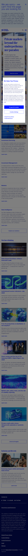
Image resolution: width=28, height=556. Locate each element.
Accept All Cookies (14, 107)
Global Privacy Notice (9, 116)
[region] (14, 100)
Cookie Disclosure (8, 118)
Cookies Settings (14, 112)
